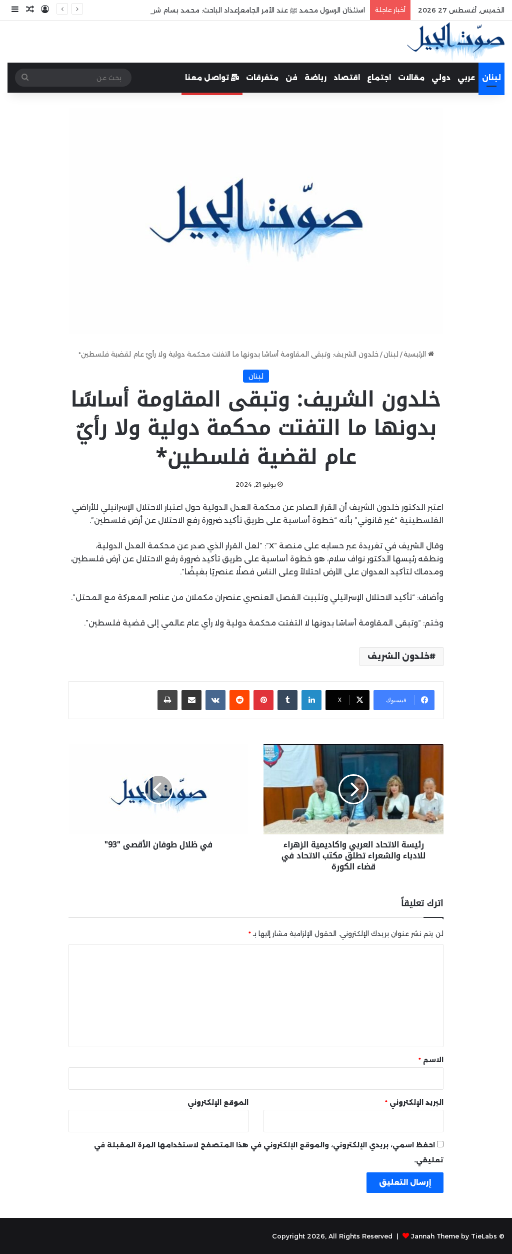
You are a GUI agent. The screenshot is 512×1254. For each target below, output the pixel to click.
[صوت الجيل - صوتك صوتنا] (455, 42)
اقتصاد (347, 77)
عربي (466, 77)
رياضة (315, 77)
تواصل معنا (208, 77)
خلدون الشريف (399, 656)
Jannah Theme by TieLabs (454, 1236)
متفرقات (262, 77)
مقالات (411, 77)
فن (292, 77)
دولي (441, 77)
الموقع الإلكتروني (218, 1102)
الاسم (431, 1060)
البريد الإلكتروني (414, 1102)
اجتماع (379, 77)
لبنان (491, 77)
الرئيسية (416, 354)
